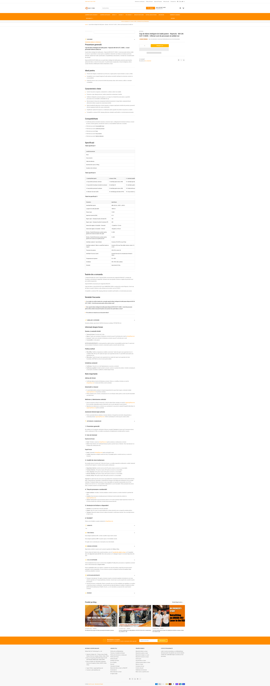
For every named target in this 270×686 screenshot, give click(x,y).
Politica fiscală (166, 1)
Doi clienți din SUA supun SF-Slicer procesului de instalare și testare (99, 630)
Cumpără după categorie (91, 14)
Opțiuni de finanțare (158, 1)
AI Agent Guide (113, 673)
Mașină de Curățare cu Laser (142, 655)
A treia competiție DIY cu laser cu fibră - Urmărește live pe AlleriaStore (135, 21)
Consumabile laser (99, 126)
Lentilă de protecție (99, 128)
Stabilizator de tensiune (141, 670)
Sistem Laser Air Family (151, 14)
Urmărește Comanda (175, 14)
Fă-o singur (128, 14)
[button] (154, 49)
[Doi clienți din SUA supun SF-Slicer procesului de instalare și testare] (101, 616)
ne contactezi (148, 60)
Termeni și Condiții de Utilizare (117, 653)
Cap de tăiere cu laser (141, 660)
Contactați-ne (173, 1)
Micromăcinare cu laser (116, 671)
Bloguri (121, 14)
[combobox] (128, 8)
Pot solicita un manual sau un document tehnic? (97, 312)
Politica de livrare (149, 1)
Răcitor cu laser (139, 664)
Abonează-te (162, 640)
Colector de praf (139, 668)
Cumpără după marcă (105, 14)
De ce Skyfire (113, 662)
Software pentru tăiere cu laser (143, 662)
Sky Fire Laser (91, 684)
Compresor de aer (140, 666)
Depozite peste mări (139, 14)
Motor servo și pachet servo (142, 671)
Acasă (86, 24)
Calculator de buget (115, 666)
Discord (173, 18)
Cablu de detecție (99, 136)
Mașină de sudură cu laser (142, 653)
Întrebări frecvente (114, 660)
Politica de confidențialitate (116, 651)
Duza (96, 131)
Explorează (89, 18)
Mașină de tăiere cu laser (142, 651)
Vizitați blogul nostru (177, 602)
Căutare (151, 8)
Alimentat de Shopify (99, 684)
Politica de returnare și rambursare (118, 655)
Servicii (114, 14)
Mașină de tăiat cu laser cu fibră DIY (118, 668)
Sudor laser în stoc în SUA (90, 1)
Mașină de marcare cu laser (142, 656)
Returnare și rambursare (139, 1)
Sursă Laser (138, 658)
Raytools (141, 31)
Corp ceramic (98, 133)
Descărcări (161, 14)
